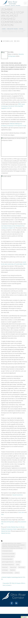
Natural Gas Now (5, 531)
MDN (17, 564)
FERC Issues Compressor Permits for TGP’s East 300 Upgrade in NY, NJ (13, 106)
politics (17, 572)
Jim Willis (18, 561)
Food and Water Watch (8, 556)
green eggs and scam (7, 561)
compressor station (7, 551)
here (20, 512)
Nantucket (4, 567)
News (21, 28)
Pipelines (12, 570)
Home (4, 28)
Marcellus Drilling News (7, 521)
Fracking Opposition (7, 559)
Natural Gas (13, 567)
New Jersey (21, 567)
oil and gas (4, 570)
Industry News (12, 28)
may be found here (17, 495)
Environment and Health (8, 553)
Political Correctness (7, 572)
